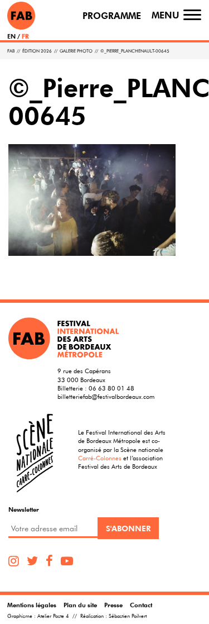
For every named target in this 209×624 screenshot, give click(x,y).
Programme (111, 16)
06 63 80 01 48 (111, 388)
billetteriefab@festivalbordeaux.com (105, 396)
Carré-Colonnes (99, 458)
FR (25, 36)
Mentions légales (31, 605)
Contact (141, 605)
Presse (113, 605)
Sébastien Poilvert (128, 616)
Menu (165, 15)
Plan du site (80, 605)
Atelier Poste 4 (53, 616)
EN (11, 36)
